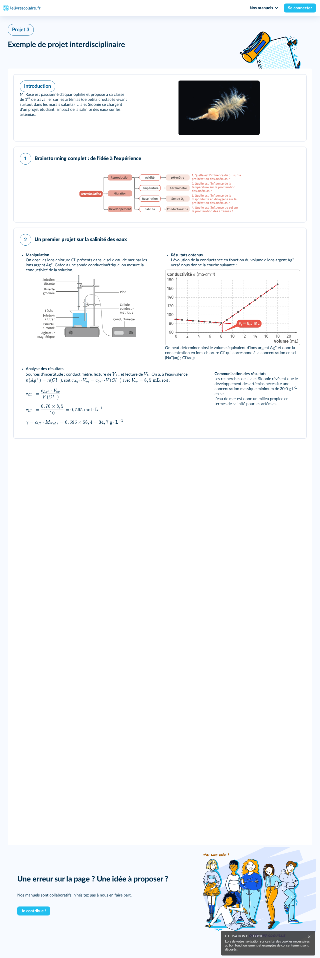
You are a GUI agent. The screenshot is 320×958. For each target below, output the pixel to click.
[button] (160, 108)
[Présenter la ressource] (294, 85)
